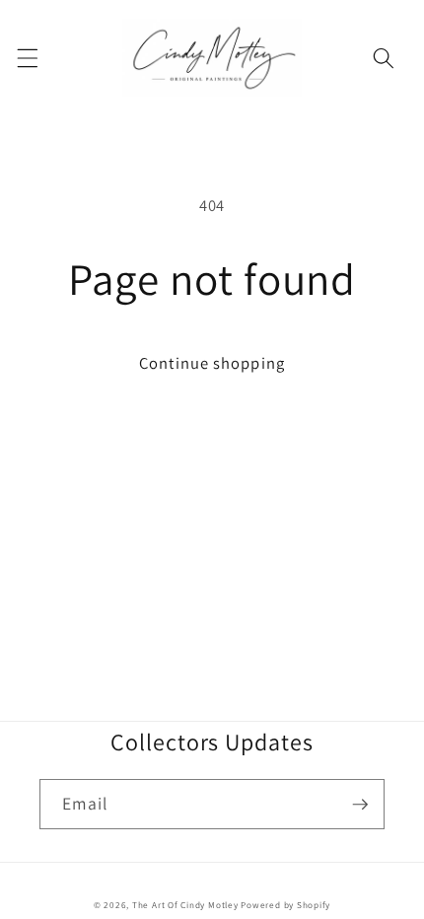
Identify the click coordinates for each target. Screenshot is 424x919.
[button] (26, 57)
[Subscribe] (360, 804)
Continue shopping (212, 363)
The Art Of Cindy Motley (185, 905)
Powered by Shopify (285, 905)
